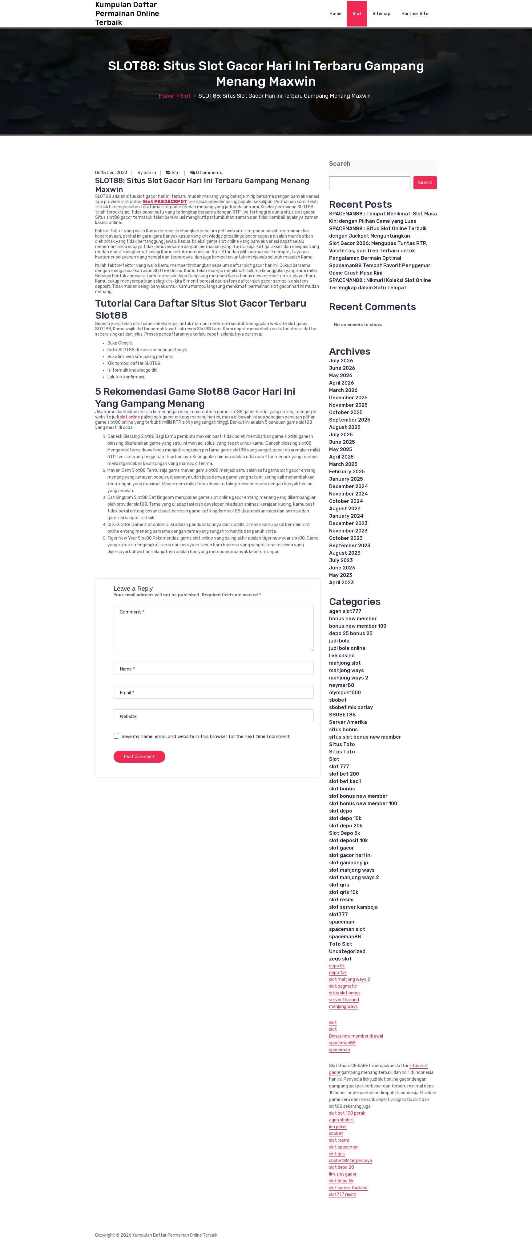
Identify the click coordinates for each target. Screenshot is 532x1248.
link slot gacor (343, 1174)
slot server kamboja (353, 907)
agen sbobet (341, 1120)
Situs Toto (342, 744)
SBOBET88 (342, 715)
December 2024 (348, 486)
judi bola (339, 641)
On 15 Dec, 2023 (111, 172)
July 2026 (341, 361)
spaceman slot (347, 929)
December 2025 (348, 398)
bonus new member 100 (357, 626)
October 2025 (346, 412)
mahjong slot (345, 663)
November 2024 (348, 494)
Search (339, 163)
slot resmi (341, 900)
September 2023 (349, 546)
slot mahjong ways (352, 870)
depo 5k (337, 966)
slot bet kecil (345, 781)
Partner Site (414, 13)
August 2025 (345, 427)
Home (335, 13)
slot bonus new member (358, 796)
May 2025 (340, 449)
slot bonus (342, 789)
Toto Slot (340, 944)
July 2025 (341, 435)
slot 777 (339, 766)
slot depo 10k (345, 818)
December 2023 (348, 523)
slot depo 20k (345, 826)
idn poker (338, 1126)
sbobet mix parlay (351, 707)
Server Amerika (348, 722)
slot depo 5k (341, 1181)
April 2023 (341, 582)
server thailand (344, 999)
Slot (357, 13)
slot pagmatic (343, 986)
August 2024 (345, 509)
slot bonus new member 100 (363, 803)
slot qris (339, 885)
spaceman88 (345, 937)
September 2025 (349, 420)
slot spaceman (344, 1147)
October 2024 (346, 501)
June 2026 (342, 368)
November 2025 (348, 405)
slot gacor (341, 848)
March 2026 (343, 390)
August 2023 (345, 553)
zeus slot (340, 959)
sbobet (338, 700)
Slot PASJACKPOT (165, 201)
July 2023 (341, 560)
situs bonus (343, 729)
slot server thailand (348, 1187)
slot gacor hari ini (350, 855)
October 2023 (346, 538)
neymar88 (341, 685)
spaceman (341, 922)
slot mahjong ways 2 (354, 877)
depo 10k (338, 972)
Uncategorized (347, 951)
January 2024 (346, 516)
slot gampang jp (348, 863)
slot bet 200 (344, 774)
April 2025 (341, 457)
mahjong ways (346, 670)
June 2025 (342, 442)
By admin (147, 172)
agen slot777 (345, 611)
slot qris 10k (343, 892)
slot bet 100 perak (347, 1113)
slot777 (338, 914)
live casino (342, 656)
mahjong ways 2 (348, 678)
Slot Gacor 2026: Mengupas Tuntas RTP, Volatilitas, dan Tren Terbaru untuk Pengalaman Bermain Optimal (378, 250)
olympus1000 (345, 692)
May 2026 (341, 375)
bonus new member (353, 619)
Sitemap (381, 13)
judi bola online (347, 648)
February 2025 (347, 472)
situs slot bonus (345, 993)
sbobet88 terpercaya (350, 1160)
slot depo (340, 811)
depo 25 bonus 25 (351, 633)
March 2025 (343, 464)
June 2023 (342, 568)
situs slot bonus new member (365, 737)
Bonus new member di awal (356, 1036)
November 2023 (348, 531)
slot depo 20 (341, 1167)
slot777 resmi (342, 1194)
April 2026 (341, 383)
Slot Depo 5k (344, 833)
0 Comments (208, 172)
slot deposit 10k (348, 840)
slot (333, 1022)
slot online (130, 417)
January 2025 (346, 479)
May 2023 (340, 575)
